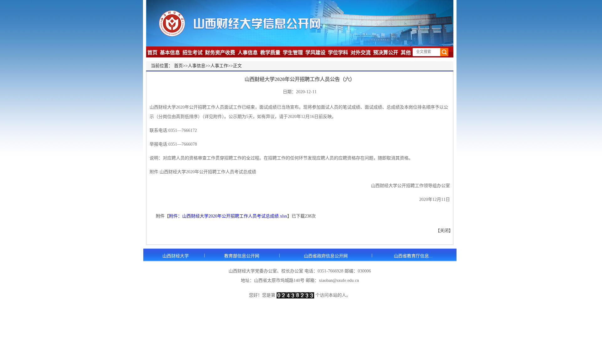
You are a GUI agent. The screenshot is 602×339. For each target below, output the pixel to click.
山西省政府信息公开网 (326, 256)
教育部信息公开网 (241, 256)
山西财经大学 (175, 256)
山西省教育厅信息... (413, 256)
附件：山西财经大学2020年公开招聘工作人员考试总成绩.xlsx (228, 216)
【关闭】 (444, 230)
